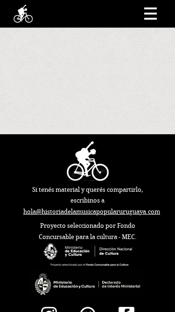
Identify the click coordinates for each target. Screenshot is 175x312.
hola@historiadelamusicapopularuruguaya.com (91, 211)
